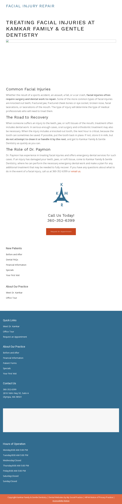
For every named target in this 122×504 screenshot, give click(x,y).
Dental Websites (56, 497)
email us (75, 171)
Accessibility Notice (61, 500)
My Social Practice (74, 497)
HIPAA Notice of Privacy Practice (99, 497)
